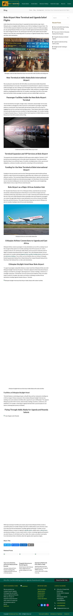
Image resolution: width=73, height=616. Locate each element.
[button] (7, 544)
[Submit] (67, 17)
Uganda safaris (25, 254)
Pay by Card (41, 596)
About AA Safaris (42, 589)
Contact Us (66, 614)
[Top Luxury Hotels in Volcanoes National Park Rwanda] (11, 557)
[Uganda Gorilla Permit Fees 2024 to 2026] (42, 557)
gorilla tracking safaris (35, 254)
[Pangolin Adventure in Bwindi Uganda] (26, 557)
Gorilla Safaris (41, 595)
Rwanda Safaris (41, 593)
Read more (6, 606)
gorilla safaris (28, 530)
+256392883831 (61, 605)
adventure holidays (11, 256)
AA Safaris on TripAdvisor (56, 614)
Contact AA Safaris (42, 598)
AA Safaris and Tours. (14, 614)
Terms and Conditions (44, 614)
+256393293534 (61, 603)
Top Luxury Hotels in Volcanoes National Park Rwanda (10, 564)
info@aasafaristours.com (63, 608)
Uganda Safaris (41, 591)
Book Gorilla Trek (61, 580)
